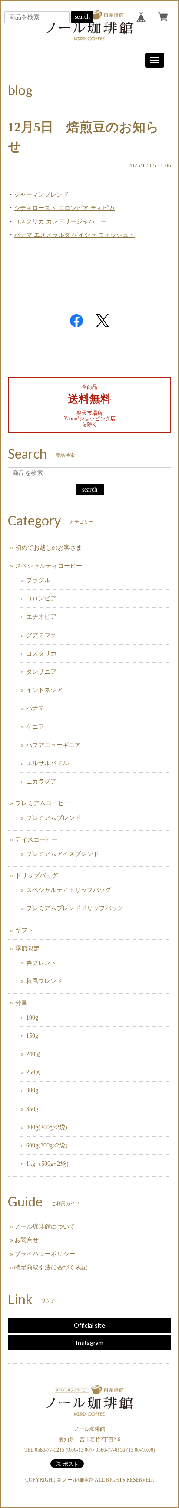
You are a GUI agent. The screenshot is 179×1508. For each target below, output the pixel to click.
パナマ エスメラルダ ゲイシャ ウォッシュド (74, 235)
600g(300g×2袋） (48, 1145)
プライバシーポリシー (44, 1254)
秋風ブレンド (44, 981)
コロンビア (41, 598)
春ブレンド (41, 963)
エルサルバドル (47, 763)
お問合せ (26, 1240)
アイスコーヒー (36, 839)
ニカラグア (41, 781)
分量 (21, 1003)
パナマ (35, 708)
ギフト (24, 930)
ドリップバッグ (36, 875)
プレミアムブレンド (53, 818)
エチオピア (41, 616)
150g (32, 1036)
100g (32, 1017)
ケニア (35, 727)
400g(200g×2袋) (46, 1127)
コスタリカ (41, 653)
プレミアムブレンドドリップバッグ (74, 908)
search (82, 16)
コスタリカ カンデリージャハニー (60, 221)
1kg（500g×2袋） (49, 1164)
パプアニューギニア (53, 745)
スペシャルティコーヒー (48, 566)
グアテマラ (41, 635)
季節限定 (27, 948)
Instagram (89, 1342)
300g (32, 1090)
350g (32, 1109)
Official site (89, 1325)
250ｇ (33, 1072)
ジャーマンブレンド (41, 194)
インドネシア (44, 690)
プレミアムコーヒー (42, 803)
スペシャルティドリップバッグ (68, 890)
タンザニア (41, 672)
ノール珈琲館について (44, 1226)
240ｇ (33, 1054)
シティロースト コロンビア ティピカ (64, 208)
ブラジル (38, 580)
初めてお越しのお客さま (48, 547)
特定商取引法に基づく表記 (50, 1267)
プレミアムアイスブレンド (62, 854)
